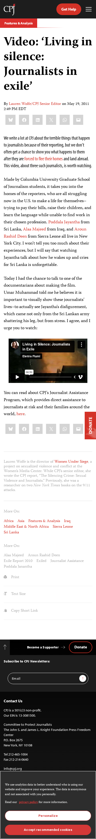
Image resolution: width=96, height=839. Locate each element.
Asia (20, 521)
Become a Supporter (43, 647)
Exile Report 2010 (18, 561)
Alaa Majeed (34, 229)
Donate (80, 646)
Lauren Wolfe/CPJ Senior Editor (35, 104)
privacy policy (28, 802)
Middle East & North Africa (26, 527)
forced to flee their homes (43, 158)
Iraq (67, 521)
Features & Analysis (18, 23)
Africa (9, 521)
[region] (48, 805)
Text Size (18, 594)
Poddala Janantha (18, 567)
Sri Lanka (11, 532)
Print (14, 577)
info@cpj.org (13, 768)
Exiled (41, 561)
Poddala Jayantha (64, 222)
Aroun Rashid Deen (44, 555)
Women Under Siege (71, 462)
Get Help (68, 9)
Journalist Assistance (67, 561)
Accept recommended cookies (48, 830)
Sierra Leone (63, 527)
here (20, 414)
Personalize (47, 816)
